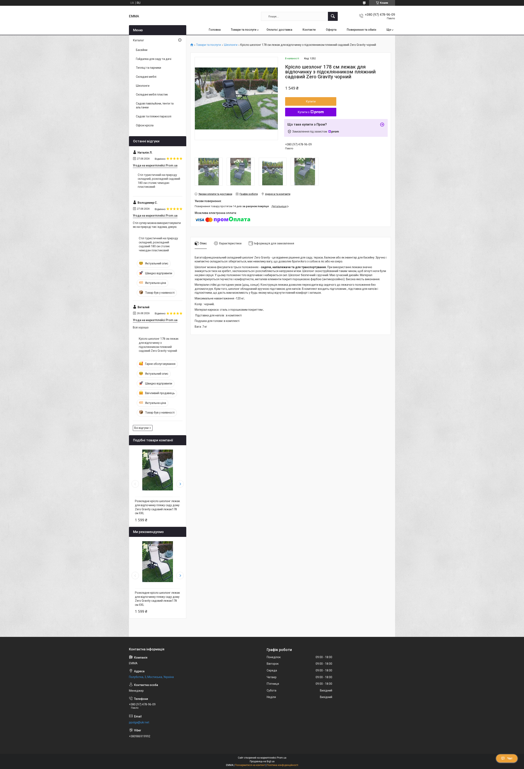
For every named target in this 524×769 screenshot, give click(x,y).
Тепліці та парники (148, 67)
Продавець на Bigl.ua (262, 761)
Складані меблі (146, 76)
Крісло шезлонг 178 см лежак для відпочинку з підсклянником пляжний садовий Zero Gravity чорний (158, 344)
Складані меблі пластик (152, 94)
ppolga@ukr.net (139, 722)
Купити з (303, 112)
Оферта (331, 29)
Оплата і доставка (279, 29)
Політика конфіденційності (282, 765)
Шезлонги (230, 44)
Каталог (138, 40)
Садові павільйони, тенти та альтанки (155, 105)
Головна (215, 29)
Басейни (141, 50)
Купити (311, 101)
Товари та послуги (243, 29)
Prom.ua (281, 757)
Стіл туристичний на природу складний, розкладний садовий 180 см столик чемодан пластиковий (159, 181)
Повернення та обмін (361, 29)
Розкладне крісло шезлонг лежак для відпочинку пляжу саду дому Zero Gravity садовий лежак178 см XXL (157, 507)
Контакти (309, 29)
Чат (510, 758)
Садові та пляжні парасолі (153, 116)
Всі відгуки (141, 427)
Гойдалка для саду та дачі (153, 59)
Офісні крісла (145, 125)
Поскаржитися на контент (250, 765)
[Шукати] (333, 16)
